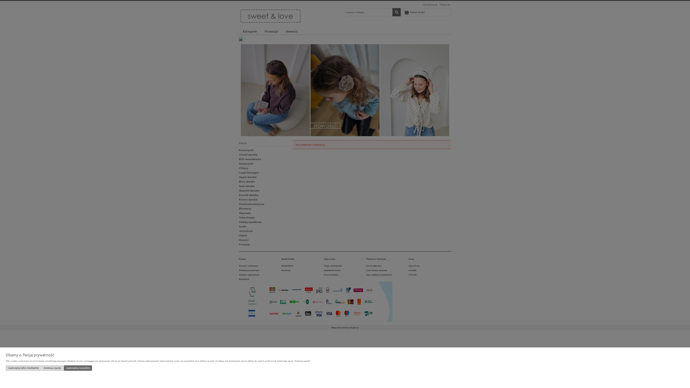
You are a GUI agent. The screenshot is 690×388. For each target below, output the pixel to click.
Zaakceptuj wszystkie (78, 368)
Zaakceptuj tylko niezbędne (23, 368)
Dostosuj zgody (52, 368)
